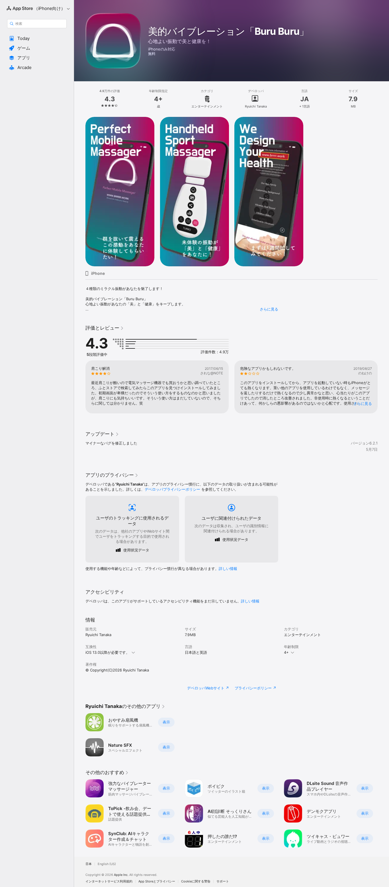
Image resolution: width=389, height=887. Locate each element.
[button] (36, 38)
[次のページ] (383, 387)
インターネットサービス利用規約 (108, 881)
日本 (88, 864)
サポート (222, 881)
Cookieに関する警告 (195, 881)
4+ (286, 652)
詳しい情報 (228, 568)
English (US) (107, 864)
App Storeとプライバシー (156, 881)
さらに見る (269, 309)
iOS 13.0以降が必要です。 (107, 652)
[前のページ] (80, 387)
